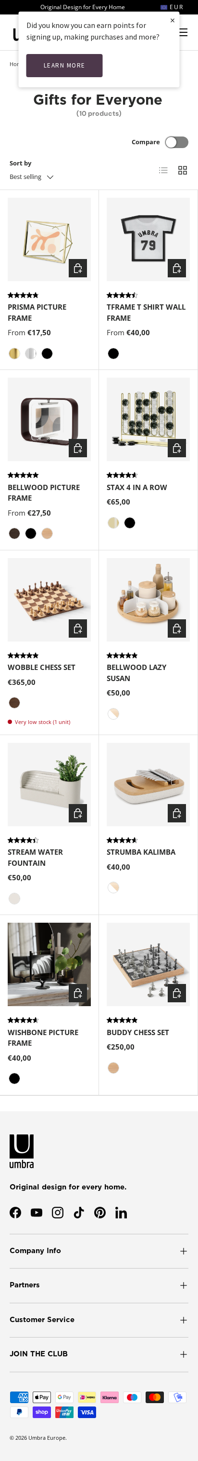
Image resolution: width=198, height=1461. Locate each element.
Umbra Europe (46, 1437)
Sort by (20, 163)
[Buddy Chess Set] (148, 964)
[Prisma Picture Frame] (49, 239)
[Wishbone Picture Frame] (49, 964)
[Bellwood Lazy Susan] (148, 600)
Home (17, 64)
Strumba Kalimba (141, 852)
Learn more (65, 65)
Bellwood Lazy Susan (136, 672)
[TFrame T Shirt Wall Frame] (148, 239)
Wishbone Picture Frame (43, 1037)
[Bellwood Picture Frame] (49, 419)
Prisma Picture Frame (37, 312)
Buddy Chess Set (138, 1032)
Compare (146, 141)
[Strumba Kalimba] (148, 784)
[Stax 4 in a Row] (148, 419)
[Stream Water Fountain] (49, 784)
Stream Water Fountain (35, 857)
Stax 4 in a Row (137, 487)
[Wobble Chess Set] (49, 600)
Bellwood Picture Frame (44, 492)
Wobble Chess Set (41, 667)
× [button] (172, 20)
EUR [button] (175, 7)
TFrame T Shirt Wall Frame (146, 312)
